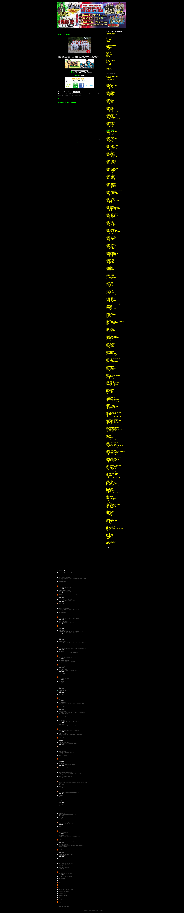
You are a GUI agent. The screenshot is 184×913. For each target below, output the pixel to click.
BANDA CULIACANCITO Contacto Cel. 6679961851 (69, 609)
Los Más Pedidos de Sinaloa (64, 760)
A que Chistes (62, 808)
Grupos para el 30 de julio (64, 678)
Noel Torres (61, 872)
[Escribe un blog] (75, 92)
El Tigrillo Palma (62, 603)
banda (64, 93)
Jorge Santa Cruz (62, 751)
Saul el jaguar (62, 791)
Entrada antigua (97, 139)
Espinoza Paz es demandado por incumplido (67, 814)
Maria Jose (61, 839)
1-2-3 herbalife (62, 831)
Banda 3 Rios (62, 786)
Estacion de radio (62, 690)
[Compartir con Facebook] (78, 92)
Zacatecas (81, 95)
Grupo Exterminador (63, 858)
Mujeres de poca (62, 641)
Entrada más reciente (63, 139)
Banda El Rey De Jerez (71, 93)
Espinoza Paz (62, 813)
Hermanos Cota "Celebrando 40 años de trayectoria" (69, 730)
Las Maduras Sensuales (64, 660)
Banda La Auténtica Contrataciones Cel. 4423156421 (69, 627)
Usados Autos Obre (63, 656)
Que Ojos (61, 880)
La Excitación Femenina (64, 891)
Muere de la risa (62, 810)
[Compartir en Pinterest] (79, 92)
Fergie (60, 685)
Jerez (70, 95)
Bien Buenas (61, 887)
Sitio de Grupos (62, 581)
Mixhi (60, 882)
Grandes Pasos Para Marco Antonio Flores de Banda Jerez (70, 773)
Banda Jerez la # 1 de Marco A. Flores (67, 772)
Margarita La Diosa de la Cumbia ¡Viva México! (68, 743)
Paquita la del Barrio (63, 630)
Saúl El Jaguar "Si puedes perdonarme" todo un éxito (69, 792)
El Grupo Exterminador (63, 859)
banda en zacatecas (92, 93)
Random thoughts (63, 755)
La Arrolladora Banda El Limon (66, 854)
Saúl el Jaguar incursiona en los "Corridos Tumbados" (69, 573)
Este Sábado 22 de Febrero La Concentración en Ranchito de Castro (72, 578)
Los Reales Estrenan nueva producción (66, 622)
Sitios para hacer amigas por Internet (66, 823)
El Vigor (60, 897)
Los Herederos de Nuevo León (65, 746)
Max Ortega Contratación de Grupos (67, 572)
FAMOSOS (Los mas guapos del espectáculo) (69, 594)
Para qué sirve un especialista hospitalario (67, 708)
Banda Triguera (62, 617)
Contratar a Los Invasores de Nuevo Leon (67, 600)
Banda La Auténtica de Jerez (65, 626)
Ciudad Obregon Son (63, 621)
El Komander (61, 763)
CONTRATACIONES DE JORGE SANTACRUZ (68, 752)
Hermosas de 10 (62, 716)
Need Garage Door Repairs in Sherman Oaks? (68, 661)
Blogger (101, 910)
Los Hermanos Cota (63, 729)
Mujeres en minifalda (63, 895)
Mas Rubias (61, 681)
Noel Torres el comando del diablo (65, 873)
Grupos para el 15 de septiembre (65, 587)
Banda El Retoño (110, 130)
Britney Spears (62, 800)
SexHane (60, 613)
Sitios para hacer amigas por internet (67, 822)
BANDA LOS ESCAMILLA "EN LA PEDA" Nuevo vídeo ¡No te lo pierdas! (72, 648)
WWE (60, 805)
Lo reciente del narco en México (66, 889)
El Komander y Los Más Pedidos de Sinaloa (67, 764)
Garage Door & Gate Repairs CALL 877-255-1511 (68, 652)
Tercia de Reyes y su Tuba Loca (66, 863)
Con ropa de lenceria (63, 673)
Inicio (81, 139)
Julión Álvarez (62, 817)
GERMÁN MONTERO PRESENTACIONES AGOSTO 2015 (70, 721)
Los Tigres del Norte (63, 844)
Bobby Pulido (62, 737)
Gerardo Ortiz (62, 849)
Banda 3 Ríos (61, 787)
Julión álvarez (61, 818)
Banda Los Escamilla (63, 647)
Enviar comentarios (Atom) (82, 142)
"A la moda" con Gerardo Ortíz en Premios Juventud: (69, 851)
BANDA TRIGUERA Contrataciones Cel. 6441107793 (69, 618)
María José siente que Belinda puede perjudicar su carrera (70, 841)
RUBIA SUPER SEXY (63, 682)
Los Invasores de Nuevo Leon (65, 599)
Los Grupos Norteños (63, 769)
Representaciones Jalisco (64, 590)
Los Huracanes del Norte (64, 767)
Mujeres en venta (62, 711)
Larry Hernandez (62, 758)
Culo (60, 699)
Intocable (61, 795)
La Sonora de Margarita (64, 742)
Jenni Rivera (61, 904)
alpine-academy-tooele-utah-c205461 (66, 687)
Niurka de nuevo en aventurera (65, 827)
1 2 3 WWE (61, 804)
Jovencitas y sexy (62, 893)
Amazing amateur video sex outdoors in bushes (68, 670)
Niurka (60, 826)
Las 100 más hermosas (64, 706)
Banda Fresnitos (62, 636)
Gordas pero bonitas (63, 885)
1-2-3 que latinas (62, 702)
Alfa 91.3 (60, 691)
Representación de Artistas (65, 586)
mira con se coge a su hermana (65, 666)
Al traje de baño (62, 694)
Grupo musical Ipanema (63, 582)
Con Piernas (61, 899)
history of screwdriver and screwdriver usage (67, 657)
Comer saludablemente (63, 832)
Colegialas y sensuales (64, 906)
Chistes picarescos (63, 724)
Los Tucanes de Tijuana (64, 781)
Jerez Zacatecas (75, 95)
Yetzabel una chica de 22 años (65, 876)
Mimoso (60, 677)
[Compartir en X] (76, 92)
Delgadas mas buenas (63, 901)
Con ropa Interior (62, 612)
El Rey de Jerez (65, 95)
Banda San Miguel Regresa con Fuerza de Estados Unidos (70, 734)
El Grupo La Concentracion (65, 577)
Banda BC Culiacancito (64, 608)
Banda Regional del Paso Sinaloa (66, 776)
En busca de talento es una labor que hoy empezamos (69, 836)
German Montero (62, 720)
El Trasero (61, 698)
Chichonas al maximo (63, 669)
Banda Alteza (61, 596)
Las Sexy (61, 664)
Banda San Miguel (63, 733)
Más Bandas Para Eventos (64, 777)
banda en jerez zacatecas (81, 93)
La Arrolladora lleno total (63, 855)
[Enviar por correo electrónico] (73, 92)
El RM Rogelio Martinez (64, 867)
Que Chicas (61, 651)
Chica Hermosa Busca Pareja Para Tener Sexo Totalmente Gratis (71, 703)
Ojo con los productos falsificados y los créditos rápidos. (69, 725)
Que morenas (62, 878)
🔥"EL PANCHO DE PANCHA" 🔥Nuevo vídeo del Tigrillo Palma (71, 605)
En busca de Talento (63, 835)
